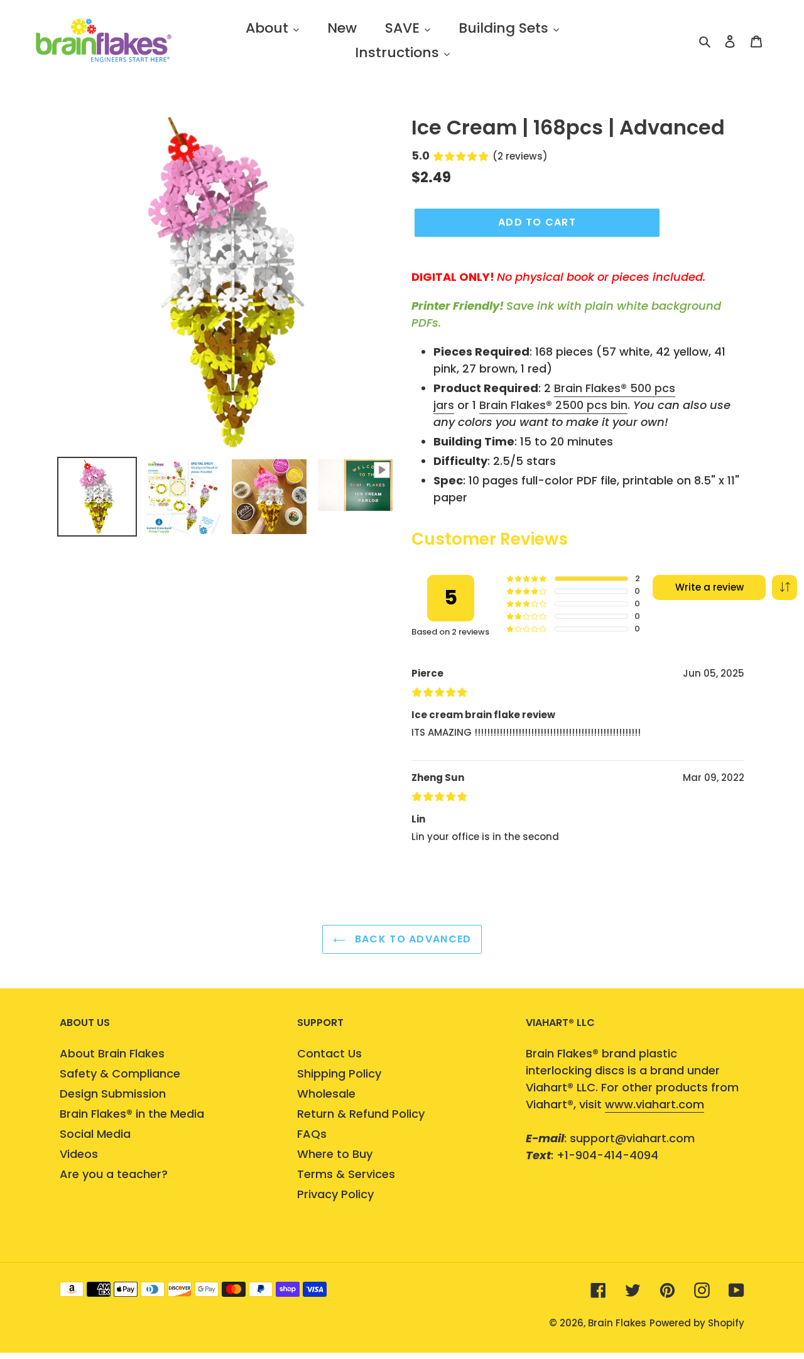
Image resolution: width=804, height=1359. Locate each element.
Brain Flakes (617, 1322)
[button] (784, 587)
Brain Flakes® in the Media (132, 1114)
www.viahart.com (654, 1104)
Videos (79, 1154)
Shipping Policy (339, 1073)
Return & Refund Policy (361, 1114)
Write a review (709, 587)
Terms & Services (346, 1174)
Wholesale (326, 1093)
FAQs (312, 1134)
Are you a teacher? (114, 1174)
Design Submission (113, 1093)
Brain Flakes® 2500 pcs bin (553, 405)
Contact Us (329, 1053)
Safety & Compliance (120, 1073)
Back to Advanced (412, 939)
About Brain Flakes (112, 1053)
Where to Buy (334, 1154)
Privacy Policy (335, 1194)
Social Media (95, 1134)
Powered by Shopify (696, 1322)
